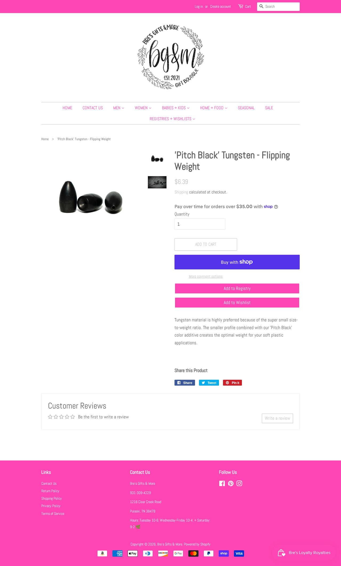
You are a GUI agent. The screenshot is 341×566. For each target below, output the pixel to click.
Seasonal (246, 108)
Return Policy (50, 490)
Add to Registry (237, 288)
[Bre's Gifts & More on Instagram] (239, 484)
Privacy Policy (50, 505)
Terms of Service (52, 513)
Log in (199, 6)
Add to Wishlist (237, 302)
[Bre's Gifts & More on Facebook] (222, 484)
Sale (269, 108)
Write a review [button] (277, 418)
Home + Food (212, 108)
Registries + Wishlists (171, 119)
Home (67, 108)
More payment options (206, 276)
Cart (248, 6)
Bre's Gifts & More (169, 544)
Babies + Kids (174, 108)
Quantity (181, 214)
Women (142, 108)
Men (117, 108)
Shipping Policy (51, 498)
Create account (220, 6)
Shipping (181, 192)
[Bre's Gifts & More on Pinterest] (231, 484)
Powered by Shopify (197, 544)
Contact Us (93, 108)
